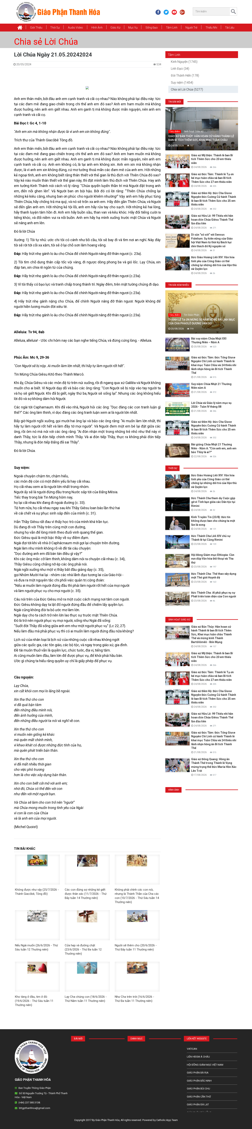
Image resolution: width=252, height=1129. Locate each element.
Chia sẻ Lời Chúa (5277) (187, 89)
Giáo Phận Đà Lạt (198, 1104)
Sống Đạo (151, 27)
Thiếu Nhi (211, 27)
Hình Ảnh (97, 27)
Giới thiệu (36, 27)
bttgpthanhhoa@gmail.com (34, 1108)
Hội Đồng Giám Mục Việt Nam (205, 1064)
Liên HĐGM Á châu (198, 1056)
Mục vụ (133, 27)
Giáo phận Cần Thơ (199, 1096)
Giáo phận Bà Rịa (197, 1072)
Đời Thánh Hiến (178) (185, 75)
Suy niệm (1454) (182, 82)
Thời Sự (55, 27)
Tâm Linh (171, 27)
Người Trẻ (191, 27)
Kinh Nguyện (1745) (184, 62)
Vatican (192, 1048)
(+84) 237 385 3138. (30, 1102)
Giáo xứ (115, 27)
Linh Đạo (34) (180, 68)
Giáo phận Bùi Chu (198, 1088)
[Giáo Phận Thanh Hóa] (58, 11)
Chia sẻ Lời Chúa (46, 42)
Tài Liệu (229, 27)
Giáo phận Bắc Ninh (199, 1080)
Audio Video (75, 27)
